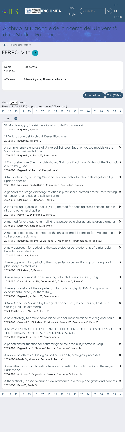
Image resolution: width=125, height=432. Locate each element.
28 (114, 111)
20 (62, 111)
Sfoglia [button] (72, 14)
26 (101, 111)
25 (94, 111)
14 (22, 111)
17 (42, 111)
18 (49, 111)
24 (88, 111)
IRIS (4, 45)
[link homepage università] (43, 11)
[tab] (8, 118)
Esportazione (93, 95)
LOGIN (118, 17)
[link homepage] (11, 11)
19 (55, 111)
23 (81, 111)
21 (68, 111)
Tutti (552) (113, 95)
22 (75, 111)
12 (9, 111)
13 (16, 111)
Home (71, 8)
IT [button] (115, 5)
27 (108, 111)
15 (29, 111)
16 (35, 111)
